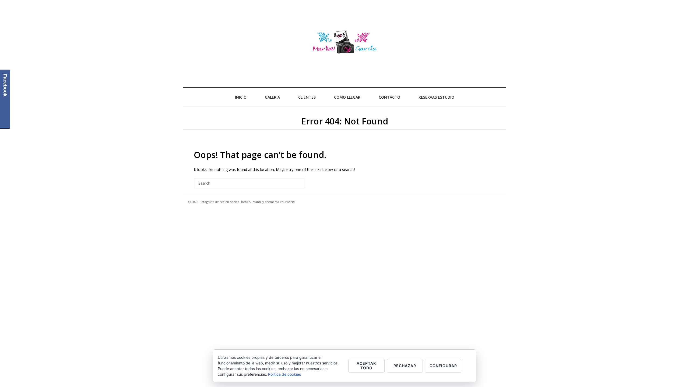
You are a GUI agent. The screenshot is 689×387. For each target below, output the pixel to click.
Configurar (443, 365)
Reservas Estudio (436, 97)
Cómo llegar (347, 97)
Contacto (389, 97)
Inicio (241, 97)
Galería (272, 97)
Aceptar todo (366, 365)
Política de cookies (284, 374)
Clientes (307, 97)
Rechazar (404, 365)
